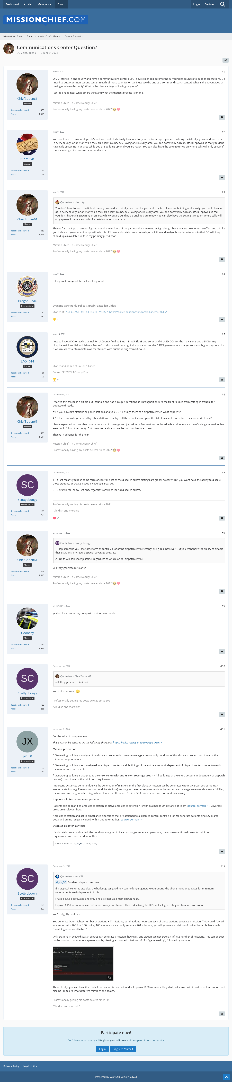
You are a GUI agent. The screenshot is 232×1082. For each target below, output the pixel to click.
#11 (222, 729)
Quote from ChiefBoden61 (75, 676)
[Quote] (222, 117)
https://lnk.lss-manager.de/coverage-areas (136, 742)
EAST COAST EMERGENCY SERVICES (85, 312)
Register (209, 4)
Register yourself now (112, 1040)
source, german (197, 805)
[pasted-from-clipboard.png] (83, 963)
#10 (222, 666)
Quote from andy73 (72, 876)
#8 (223, 532)
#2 (223, 132)
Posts (13, 114)
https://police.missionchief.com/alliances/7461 (136, 312)
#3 (223, 192)
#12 (222, 866)
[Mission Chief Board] (116, 21)
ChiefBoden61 (29, 52)
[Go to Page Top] (226, 1077)
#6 (223, 394)
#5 (223, 334)
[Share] (225, 60)
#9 (223, 606)
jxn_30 (79, 843)
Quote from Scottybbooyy (75, 543)
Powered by (116, 1076)
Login (196, 4)
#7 (223, 472)
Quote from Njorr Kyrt (73, 202)
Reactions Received (20, 110)
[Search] (223, 4)
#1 (223, 71)
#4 (223, 274)
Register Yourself (123, 1049)
